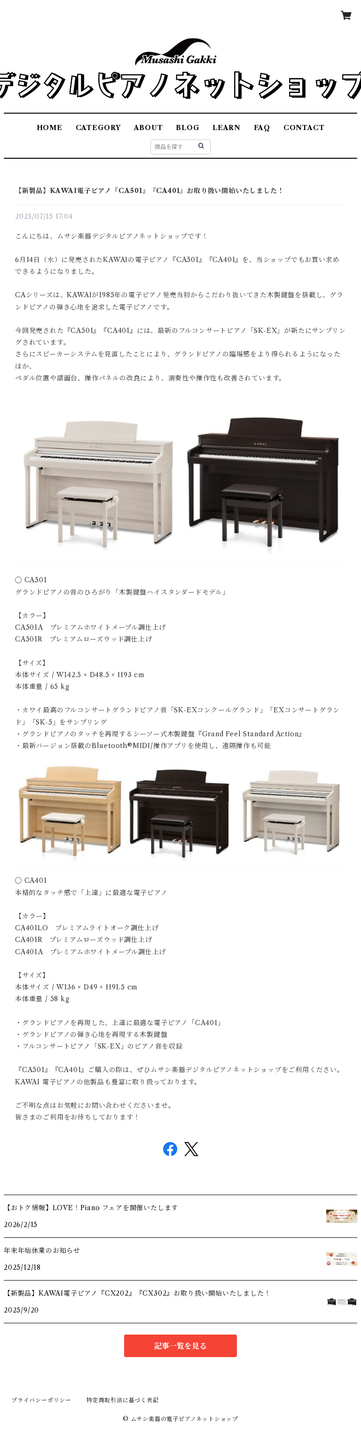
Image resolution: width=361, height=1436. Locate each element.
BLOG (187, 128)
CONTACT (304, 128)
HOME (50, 128)
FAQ (262, 128)
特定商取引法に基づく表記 (122, 1400)
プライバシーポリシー (41, 1400)
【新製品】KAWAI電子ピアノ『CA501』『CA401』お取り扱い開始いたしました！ (149, 190)
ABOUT (148, 128)
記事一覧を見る (180, 1346)
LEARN (226, 128)
